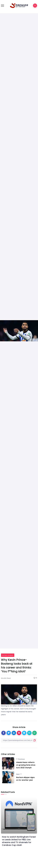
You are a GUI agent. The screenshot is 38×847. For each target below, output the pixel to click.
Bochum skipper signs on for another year (25, 778)
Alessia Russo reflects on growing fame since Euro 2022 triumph (25, 765)
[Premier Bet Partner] (19, 5)
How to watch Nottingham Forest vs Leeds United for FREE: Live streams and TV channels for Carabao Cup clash (19, 841)
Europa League (7, 655)
